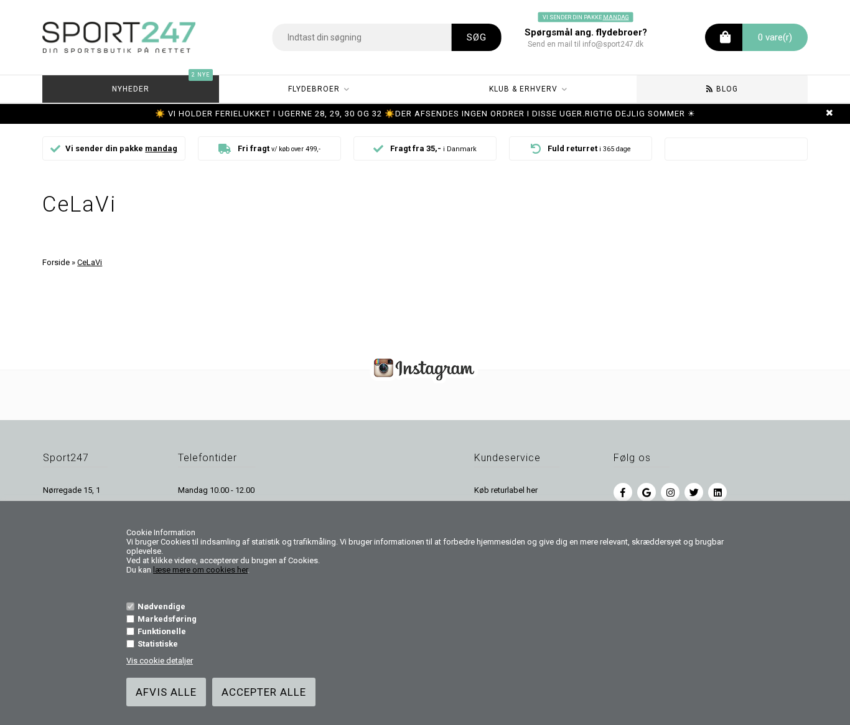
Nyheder (161, 84)
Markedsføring (167, 619)
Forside (56, 262)
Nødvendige (161, 606)
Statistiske (158, 643)
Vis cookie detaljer (159, 660)
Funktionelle (162, 631)
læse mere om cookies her (200, 569)
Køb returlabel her (506, 490)
